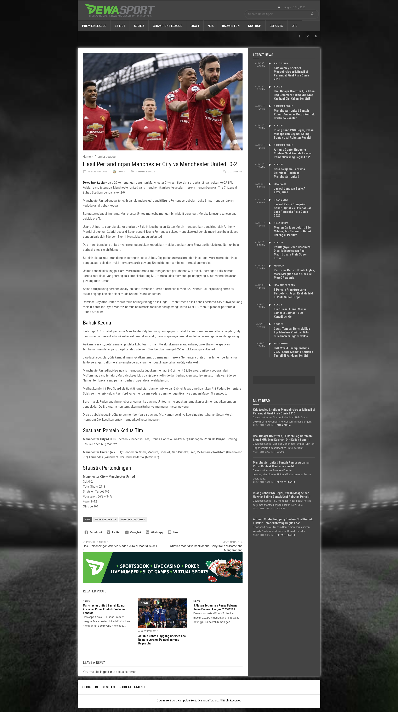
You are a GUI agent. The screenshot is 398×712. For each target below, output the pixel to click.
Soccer (278, 86)
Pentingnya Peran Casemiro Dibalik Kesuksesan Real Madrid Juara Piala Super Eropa (292, 252)
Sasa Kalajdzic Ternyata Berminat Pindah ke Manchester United (289, 172)
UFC (294, 26)
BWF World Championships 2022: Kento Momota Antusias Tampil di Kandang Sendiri (293, 351)
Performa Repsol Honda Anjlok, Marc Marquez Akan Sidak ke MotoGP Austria (294, 274)
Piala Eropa (281, 223)
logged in (106, 671)
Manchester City (105, 519)
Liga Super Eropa (284, 285)
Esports (276, 26)
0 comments (235, 171)
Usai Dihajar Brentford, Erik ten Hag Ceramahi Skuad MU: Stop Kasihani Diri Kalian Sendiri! (294, 95)
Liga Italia (280, 184)
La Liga (120, 26)
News (86, 600)
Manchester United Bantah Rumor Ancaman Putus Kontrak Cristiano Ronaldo (104, 609)
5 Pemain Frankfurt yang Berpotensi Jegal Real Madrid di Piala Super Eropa (293, 293)
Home (87, 156)
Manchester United (133, 519)
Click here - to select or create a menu (113, 687)
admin (121, 171)
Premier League (94, 26)
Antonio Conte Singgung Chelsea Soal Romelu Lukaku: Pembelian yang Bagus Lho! (162, 639)
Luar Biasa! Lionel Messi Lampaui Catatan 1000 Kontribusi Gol (290, 312)
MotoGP (254, 26)
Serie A (139, 26)
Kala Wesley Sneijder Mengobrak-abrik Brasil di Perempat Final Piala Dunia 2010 (291, 73)
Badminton (231, 26)
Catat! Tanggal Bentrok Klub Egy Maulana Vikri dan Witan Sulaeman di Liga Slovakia (292, 332)
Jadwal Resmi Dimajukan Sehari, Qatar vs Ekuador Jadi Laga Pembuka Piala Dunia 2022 (293, 209)
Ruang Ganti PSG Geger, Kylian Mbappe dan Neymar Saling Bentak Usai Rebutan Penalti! (294, 133)
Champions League (167, 26)
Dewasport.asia (167, 700)
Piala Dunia (281, 63)
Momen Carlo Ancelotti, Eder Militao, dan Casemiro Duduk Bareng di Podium (293, 231)
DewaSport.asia (94, 182)
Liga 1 (195, 26)
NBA (211, 26)
